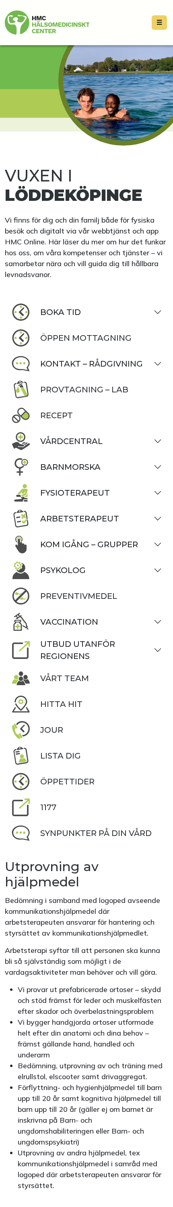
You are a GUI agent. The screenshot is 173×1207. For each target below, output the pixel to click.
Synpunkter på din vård (96, 833)
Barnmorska (70, 467)
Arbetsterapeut (79, 518)
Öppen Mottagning (86, 338)
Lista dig (60, 756)
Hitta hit (61, 704)
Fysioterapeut (75, 493)
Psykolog (63, 570)
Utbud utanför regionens (77, 650)
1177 (48, 807)
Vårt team (64, 678)
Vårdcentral (71, 441)
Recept (56, 415)
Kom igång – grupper (89, 544)
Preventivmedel (78, 596)
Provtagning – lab (84, 389)
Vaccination (69, 622)
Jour (51, 730)
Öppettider (67, 781)
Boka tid (60, 312)
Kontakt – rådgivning (91, 364)
